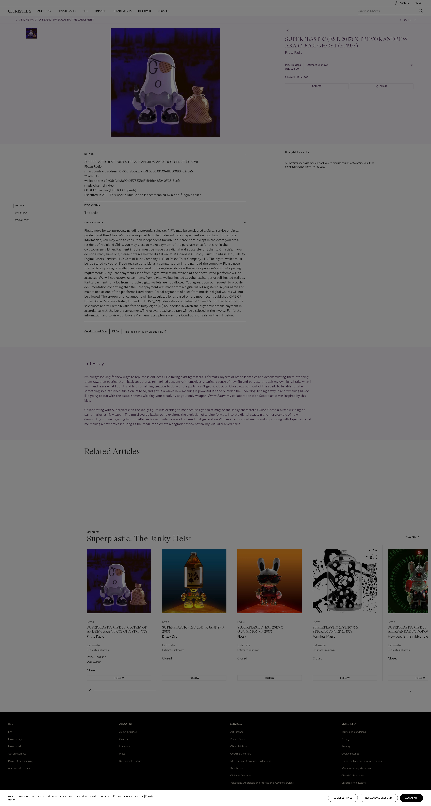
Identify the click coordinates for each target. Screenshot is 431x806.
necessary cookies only (378, 798)
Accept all (411, 798)
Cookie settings (343, 798)
